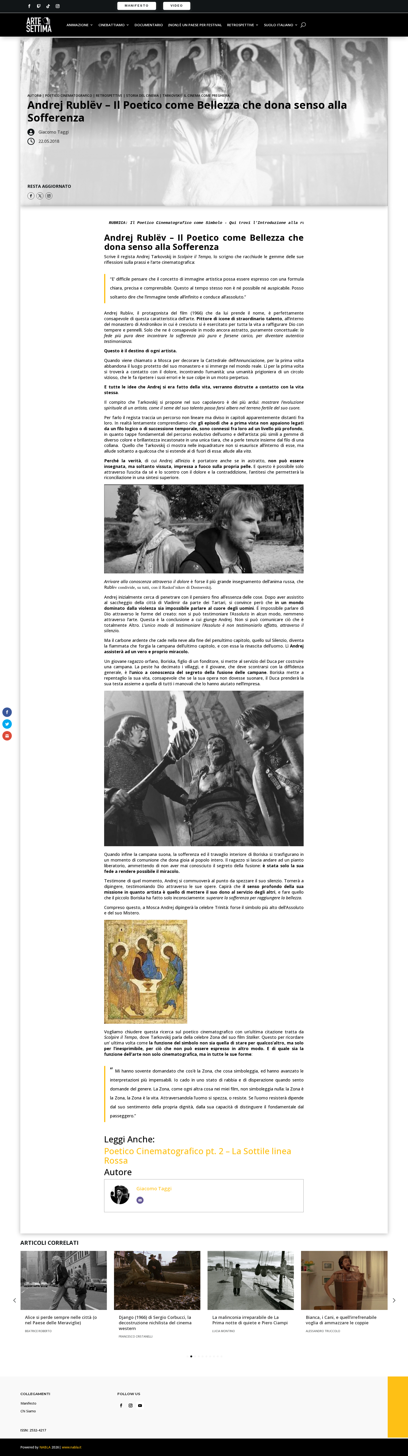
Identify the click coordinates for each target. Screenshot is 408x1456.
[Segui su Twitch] (38, 6)
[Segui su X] (39, 195)
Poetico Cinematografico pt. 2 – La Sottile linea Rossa (197, 1155)
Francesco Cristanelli (136, 1336)
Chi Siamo (28, 1411)
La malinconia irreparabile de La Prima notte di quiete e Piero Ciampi (250, 1320)
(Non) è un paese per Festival (195, 25)
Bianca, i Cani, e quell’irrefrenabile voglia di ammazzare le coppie (341, 1320)
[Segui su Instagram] (57, 6)
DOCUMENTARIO (149, 25)
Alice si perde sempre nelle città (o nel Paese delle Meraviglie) (61, 1320)
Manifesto (137, 5)
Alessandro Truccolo (323, 1331)
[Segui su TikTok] (48, 6)
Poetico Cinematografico (68, 95)
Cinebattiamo (111, 25)
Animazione (78, 25)
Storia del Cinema (142, 95)
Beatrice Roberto (38, 1331)
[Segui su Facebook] (29, 6)
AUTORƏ (34, 95)
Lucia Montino (223, 1331)
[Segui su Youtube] (140, 1405)
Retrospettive (240, 25)
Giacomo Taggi (154, 1188)
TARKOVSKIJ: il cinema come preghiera (196, 95)
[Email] (140, 1200)
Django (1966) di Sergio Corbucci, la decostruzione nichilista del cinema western (155, 1322)
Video (176, 5)
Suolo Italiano (278, 25)
